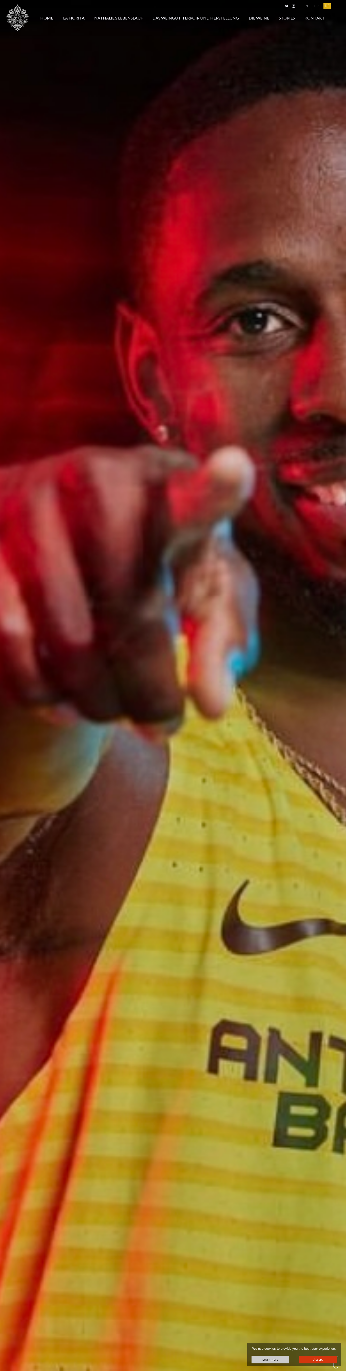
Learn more (270, 1359)
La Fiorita (74, 17)
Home (46, 17)
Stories (287, 17)
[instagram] (293, 6)
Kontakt (314, 17)
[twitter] (286, 6)
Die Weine (259, 17)
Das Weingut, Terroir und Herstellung (195, 17)
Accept (318, 1359)
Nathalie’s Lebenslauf (118, 17)
